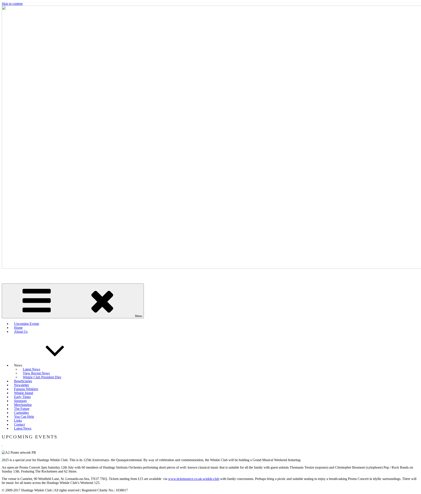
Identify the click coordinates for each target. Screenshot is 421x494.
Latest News (22, 428)
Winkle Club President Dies (42, 377)
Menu (138, 316)
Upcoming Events (26, 324)
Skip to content (12, 3)
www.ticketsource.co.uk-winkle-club (193, 479)
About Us (21, 331)
